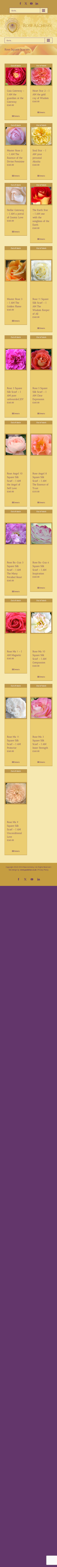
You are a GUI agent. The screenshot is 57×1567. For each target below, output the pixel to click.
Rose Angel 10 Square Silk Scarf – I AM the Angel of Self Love (14, 481)
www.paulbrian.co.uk (28, 870)
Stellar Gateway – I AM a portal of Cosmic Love (15, 214)
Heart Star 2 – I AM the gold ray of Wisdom (41, 94)
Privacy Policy (43, 870)
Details (17, 116)
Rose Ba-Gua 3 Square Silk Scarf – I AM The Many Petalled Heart (15, 570)
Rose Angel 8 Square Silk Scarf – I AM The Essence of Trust (40, 481)
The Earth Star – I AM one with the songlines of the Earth (41, 217)
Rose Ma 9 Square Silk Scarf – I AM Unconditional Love (14, 829)
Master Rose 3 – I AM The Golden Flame (14, 303)
